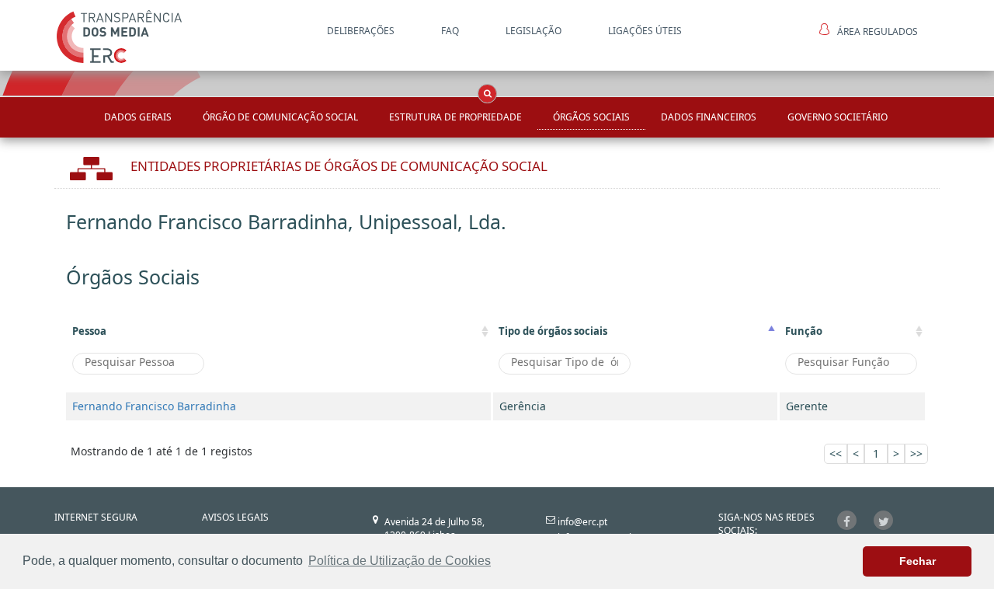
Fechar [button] (917, 561)
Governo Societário (837, 117)
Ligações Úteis (645, 30)
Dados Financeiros (708, 117)
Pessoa (89, 331)
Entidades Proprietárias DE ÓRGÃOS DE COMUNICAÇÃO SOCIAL (338, 166)
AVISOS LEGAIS (235, 517)
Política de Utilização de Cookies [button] (399, 560)
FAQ (450, 30)
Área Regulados (877, 31)
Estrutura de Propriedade (455, 117)
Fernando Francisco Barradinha (154, 406)
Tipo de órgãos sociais (553, 331)
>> (916, 453)
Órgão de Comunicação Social (280, 117)
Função (803, 331)
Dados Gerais (138, 117)
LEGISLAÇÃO (533, 30)
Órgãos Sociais (591, 117)
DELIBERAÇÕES (360, 30)
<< (835, 453)
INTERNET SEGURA (95, 517)
